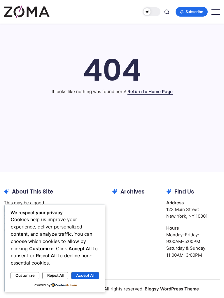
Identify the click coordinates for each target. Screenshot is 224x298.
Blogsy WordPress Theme (172, 289)
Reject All (55, 275)
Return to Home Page (150, 91)
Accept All (85, 275)
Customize (25, 275)
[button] (151, 11)
